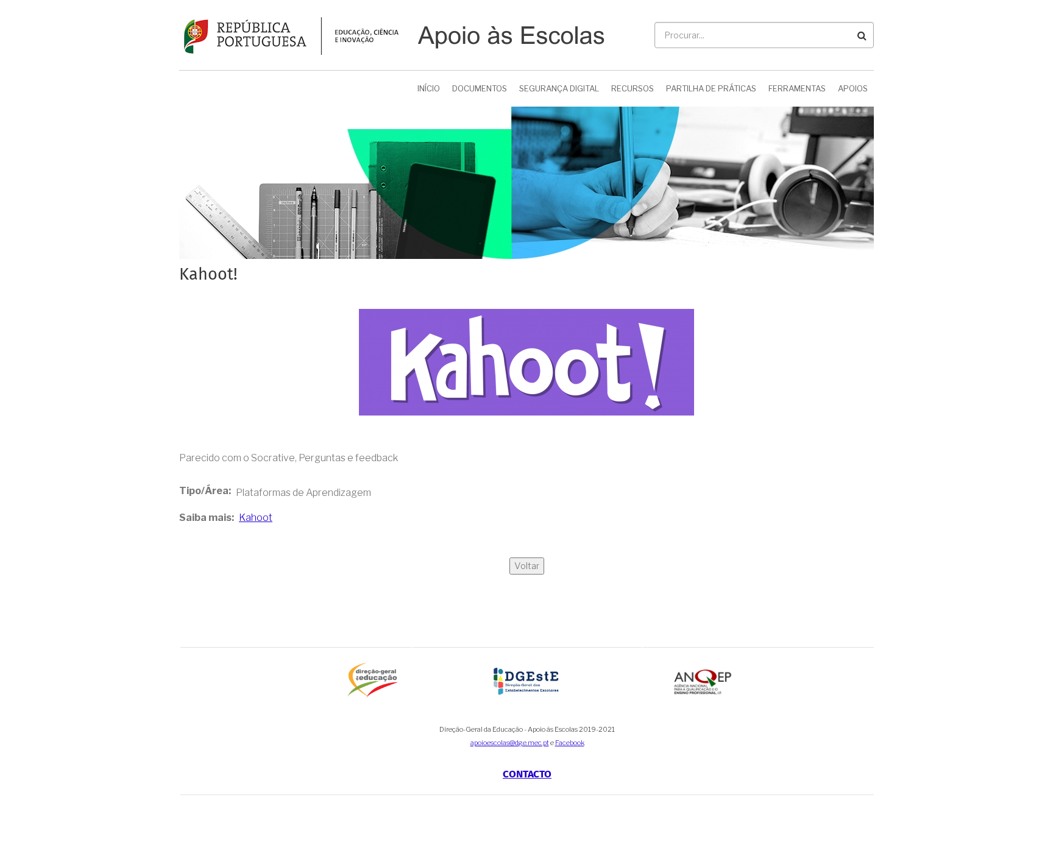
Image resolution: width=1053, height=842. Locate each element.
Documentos (479, 88)
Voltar (526, 566)
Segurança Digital (559, 88)
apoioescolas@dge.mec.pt (509, 742)
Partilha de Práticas (711, 88)
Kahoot (255, 517)
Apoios (853, 88)
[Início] (391, 34)
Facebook (569, 742)
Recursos (632, 88)
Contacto (527, 774)
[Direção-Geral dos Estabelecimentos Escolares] (527, 680)
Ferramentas (797, 88)
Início (428, 88)
